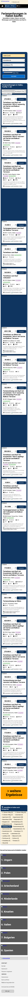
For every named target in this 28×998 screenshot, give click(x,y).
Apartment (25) (6, 817)
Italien (15, 9)
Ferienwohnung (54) (18, 826)
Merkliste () (16, 2)
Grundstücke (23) (7, 831)
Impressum (4, 968)
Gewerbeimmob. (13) (19, 829)
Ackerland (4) (19, 815)
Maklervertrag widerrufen (8, 982)
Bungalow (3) (5, 822)
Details (21, 99)
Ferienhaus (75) (6, 826)
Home (2, 9)
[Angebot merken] (15, 99)
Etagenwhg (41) (18, 824)
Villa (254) (5, 843)
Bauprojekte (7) (18, 819)
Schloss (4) (15, 838)
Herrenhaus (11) (18, 831)
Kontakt (4, 966)
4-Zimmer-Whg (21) (7, 815)
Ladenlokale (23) (15, 833)
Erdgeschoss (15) (7, 824)
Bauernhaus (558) (7, 819)
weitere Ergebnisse (14, 793)
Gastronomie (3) (6, 829)
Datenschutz (5, 977)
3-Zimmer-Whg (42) (20, 812)
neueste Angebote (7, 93)
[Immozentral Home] (2, 6)
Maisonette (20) (16, 836)
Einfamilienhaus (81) (17, 822)
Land (8, 6)
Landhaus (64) (6, 836)
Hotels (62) (5, 833)
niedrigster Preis (20, 91)
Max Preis (15, 73)
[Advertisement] (14, 37)
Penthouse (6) (6, 838)
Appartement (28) (18, 817)
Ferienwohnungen (8, 10)
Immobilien (9, 9)
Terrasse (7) (15, 840)
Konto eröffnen (5, 979)
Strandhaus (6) (6, 840)
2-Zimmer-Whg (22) (7, 812)
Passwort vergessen (7, 971)
